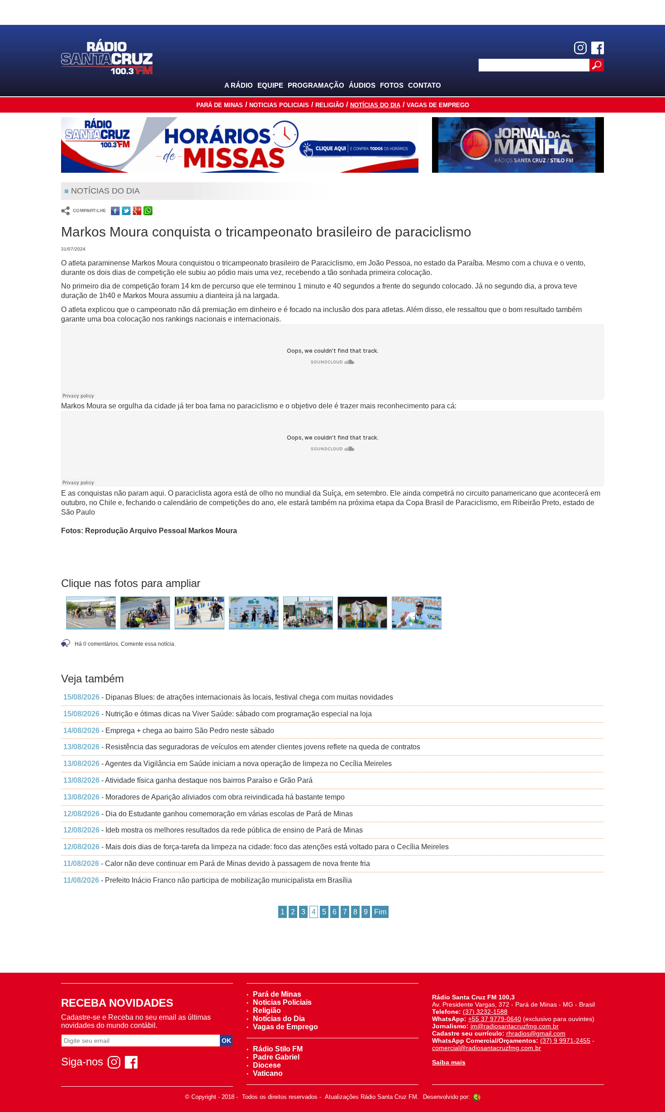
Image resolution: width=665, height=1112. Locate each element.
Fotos (392, 85)
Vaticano (268, 1073)
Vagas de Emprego (438, 105)
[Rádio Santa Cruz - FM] (106, 56)
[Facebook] (597, 48)
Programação (316, 85)
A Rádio (238, 85)
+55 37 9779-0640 (494, 1018)
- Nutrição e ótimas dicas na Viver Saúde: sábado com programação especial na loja (217, 714)
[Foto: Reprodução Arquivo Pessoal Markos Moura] (90, 612)
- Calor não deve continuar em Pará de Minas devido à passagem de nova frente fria (216, 863)
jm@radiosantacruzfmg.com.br (514, 1026)
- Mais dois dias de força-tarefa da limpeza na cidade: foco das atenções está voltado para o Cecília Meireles (256, 847)
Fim (380, 912)
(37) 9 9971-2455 (565, 1040)
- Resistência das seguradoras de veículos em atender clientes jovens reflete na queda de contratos (241, 747)
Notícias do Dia (375, 105)
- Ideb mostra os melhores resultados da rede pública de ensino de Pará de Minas (213, 830)
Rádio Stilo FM (278, 1049)
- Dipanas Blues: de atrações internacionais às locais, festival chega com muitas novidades (228, 697)
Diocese (267, 1065)
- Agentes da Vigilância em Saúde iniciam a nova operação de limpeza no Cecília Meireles (227, 763)
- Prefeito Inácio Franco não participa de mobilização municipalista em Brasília (207, 880)
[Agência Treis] (476, 1096)
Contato (424, 85)
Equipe (270, 85)
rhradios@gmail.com (535, 1033)
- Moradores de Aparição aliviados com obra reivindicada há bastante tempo (204, 797)
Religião (329, 105)
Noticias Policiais (279, 105)
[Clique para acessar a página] (239, 145)
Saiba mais (449, 1062)
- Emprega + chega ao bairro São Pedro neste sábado (168, 730)
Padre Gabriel (276, 1057)
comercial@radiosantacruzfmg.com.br (486, 1047)
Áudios (362, 85)
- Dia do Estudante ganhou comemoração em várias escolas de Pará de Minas (208, 814)
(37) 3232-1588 (485, 1011)
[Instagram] (580, 48)
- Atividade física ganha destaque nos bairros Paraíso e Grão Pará (188, 780)
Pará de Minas (219, 105)
